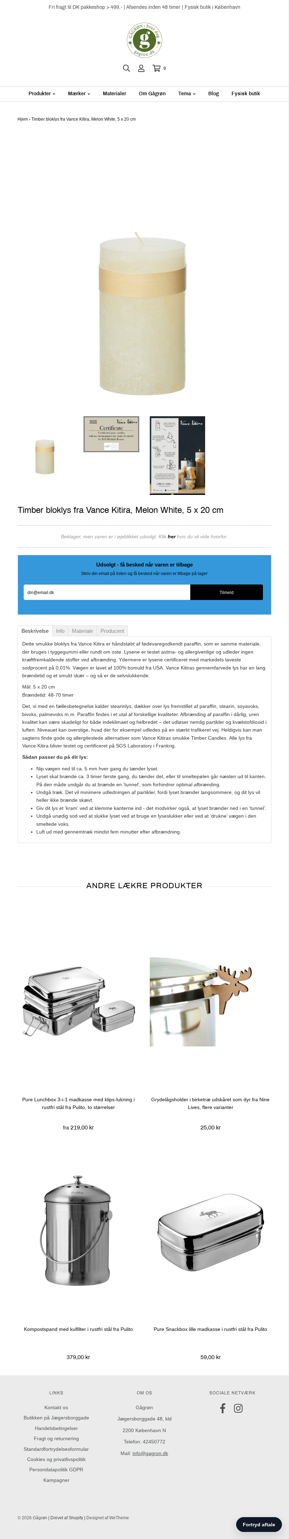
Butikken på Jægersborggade (56, 1417)
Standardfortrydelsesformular (56, 1449)
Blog (213, 93)
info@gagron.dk (150, 1453)
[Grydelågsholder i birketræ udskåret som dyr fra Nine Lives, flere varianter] (210, 1000)
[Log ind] (141, 68)
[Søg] (126, 68)
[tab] (35, 630)
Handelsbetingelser (56, 1428)
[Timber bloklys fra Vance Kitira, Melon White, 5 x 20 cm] (45, 446)
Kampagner (56, 1480)
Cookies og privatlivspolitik (56, 1459)
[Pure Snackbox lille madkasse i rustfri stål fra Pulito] (210, 1230)
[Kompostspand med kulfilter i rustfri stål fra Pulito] (78, 1230)
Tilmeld (227, 592)
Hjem (23, 119)
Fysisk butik (246, 93)
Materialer (114, 93)
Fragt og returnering (56, 1438)
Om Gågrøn (152, 93)
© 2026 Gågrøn (32, 1517)
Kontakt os (56, 1407)
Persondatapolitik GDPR (56, 1469)
